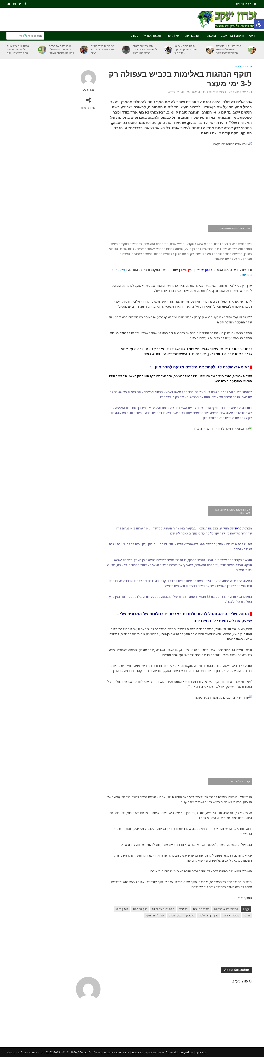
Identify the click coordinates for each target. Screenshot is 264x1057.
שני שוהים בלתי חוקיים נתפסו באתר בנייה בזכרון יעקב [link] (104, 49)
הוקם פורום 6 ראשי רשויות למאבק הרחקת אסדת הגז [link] (186, 49)
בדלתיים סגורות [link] (201, 909)
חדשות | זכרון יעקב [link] (232, 35)
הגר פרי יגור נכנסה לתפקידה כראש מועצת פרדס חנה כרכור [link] (145, 49)
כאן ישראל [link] (203, 270)
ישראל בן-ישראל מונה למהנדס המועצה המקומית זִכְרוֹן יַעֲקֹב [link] (18, 49)
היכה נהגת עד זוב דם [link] (163, 909)
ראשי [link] (252, 35)
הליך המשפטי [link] (140, 909)
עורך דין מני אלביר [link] (208, 915)
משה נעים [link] (88, 89)
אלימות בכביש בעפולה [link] (226, 909)
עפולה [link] (248, 66)
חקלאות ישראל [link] (152, 35)
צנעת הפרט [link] (175, 915)
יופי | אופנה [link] (173, 35)
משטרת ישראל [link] (231, 915)
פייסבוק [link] (190, 915)
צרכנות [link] (211, 35)
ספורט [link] (134, 35)
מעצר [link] (247, 915)
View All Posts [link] (240, 969)
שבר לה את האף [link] (155, 915)
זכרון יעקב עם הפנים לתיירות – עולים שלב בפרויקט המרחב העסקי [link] (61, 49)
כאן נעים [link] (186, 270)
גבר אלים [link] (183, 909)
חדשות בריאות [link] (193, 35)
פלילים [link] (239, 66)
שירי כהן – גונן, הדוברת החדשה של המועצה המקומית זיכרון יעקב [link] (228, 49)
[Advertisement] (76, 18)
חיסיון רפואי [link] (122, 909)
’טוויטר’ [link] (245, 275)
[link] (259, 24)
